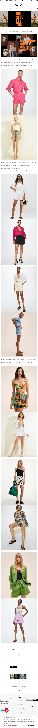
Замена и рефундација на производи (21, 712)
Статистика (13, 725)
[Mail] (19, 650)
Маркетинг (17, 725)
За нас (11, 698)
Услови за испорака (21, 713)
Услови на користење (21, 703)
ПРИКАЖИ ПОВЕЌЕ (14, 688)
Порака (11, 659)
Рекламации (20, 709)
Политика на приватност (20, 701)
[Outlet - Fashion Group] (19, 4)
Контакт (11, 702)
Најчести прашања (21, 699)
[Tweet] (13, 650)
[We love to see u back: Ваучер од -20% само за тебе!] (23, 676)
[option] (14, 681)
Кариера (11, 703)
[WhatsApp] (15, 650)
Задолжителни (7, 725)
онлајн (25, 364)
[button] (34, 8)
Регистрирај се (28, 0)
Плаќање (19, 715)
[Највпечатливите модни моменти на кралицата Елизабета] (14, 676)
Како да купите (20, 704)
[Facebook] (11, 650)
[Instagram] (29, 706)
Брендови (11, 699)
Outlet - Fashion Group (3, 9)
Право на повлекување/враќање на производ (21, 707)
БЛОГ (8, 9)
